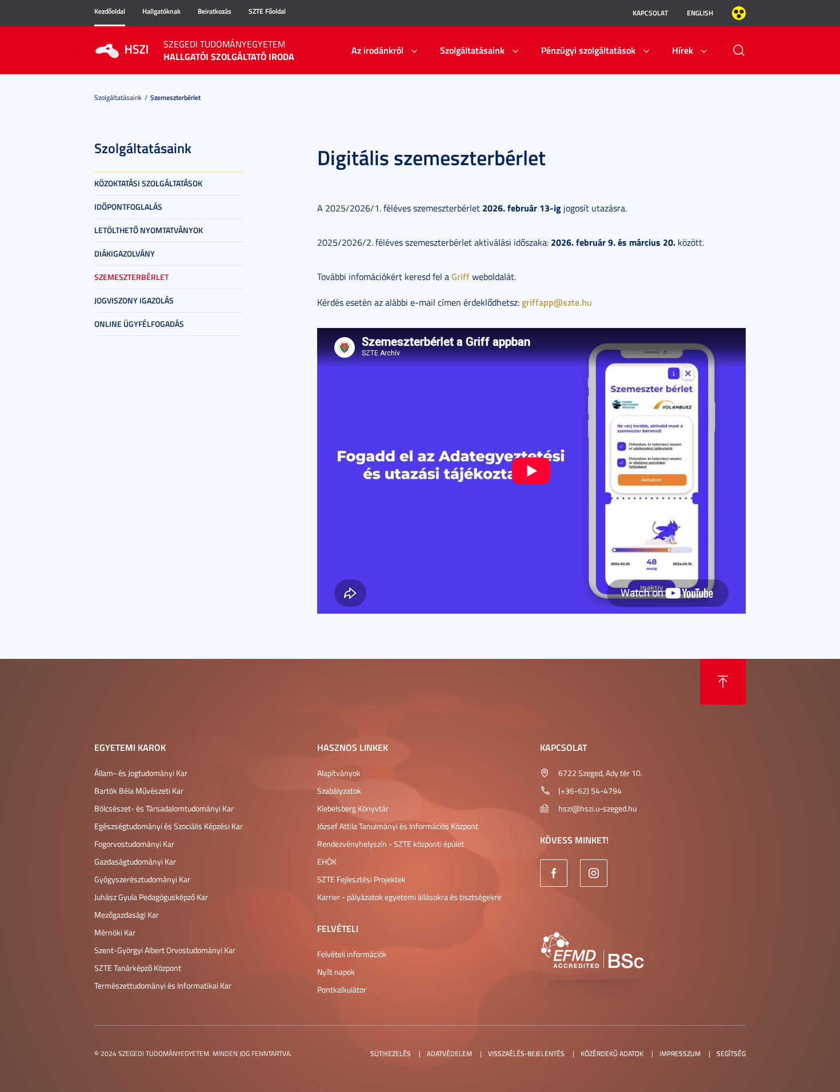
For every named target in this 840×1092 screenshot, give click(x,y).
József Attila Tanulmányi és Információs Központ (397, 826)
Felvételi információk (352, 954)
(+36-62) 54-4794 (590, 790)
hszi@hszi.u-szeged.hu (597, 808)
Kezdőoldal (109, 11)
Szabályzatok (339, 790)
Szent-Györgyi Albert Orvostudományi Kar (164, 950)
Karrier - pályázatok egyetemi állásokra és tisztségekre (409, 896)
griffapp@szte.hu (557, 302)
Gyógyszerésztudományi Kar (142, 879)
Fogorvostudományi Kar (134, 843)
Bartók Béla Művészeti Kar (138, 790)
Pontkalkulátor (341, 989)
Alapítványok (339, 772)
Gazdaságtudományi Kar (135, 861)
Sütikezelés (390, 1053)
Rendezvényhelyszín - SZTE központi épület (390, 843)
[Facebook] (553, 873)
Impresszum (680, 1053)
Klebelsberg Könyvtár (353, 808)
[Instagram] (593, 873)
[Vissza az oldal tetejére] (723, 682)
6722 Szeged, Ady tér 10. (600, 772)
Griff (460, 276)
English (700, 13)
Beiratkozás (214, 11)
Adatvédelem (449, 1053)
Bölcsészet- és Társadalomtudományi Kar (164, 808)
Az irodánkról (377, 50)
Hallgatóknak (161, 11)
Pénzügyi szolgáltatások (588, 50)
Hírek (682, 50)
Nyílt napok (336, 971)
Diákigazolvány (124, 253)
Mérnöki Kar (114, 932)
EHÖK (327, 861)
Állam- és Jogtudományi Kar (140, 772)
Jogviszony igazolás (134, 300)
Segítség (731, 1053)
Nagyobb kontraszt (739, 13)
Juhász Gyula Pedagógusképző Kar (151, 896)
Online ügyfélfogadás (139, 323)
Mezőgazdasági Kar (126, 914)
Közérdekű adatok (612, 1053)
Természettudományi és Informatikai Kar (162, 985)
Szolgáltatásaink (472, 50)
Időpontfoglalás (128, 206)
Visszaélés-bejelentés (526, 1053)
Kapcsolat (650, 13)
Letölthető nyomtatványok (148, 230)
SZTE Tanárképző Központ (137, 967)
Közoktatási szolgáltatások (148, 183)
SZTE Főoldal (267, 11)
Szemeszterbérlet (175, 97)
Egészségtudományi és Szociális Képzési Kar (168, 826)
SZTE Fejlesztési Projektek (361, 879)
